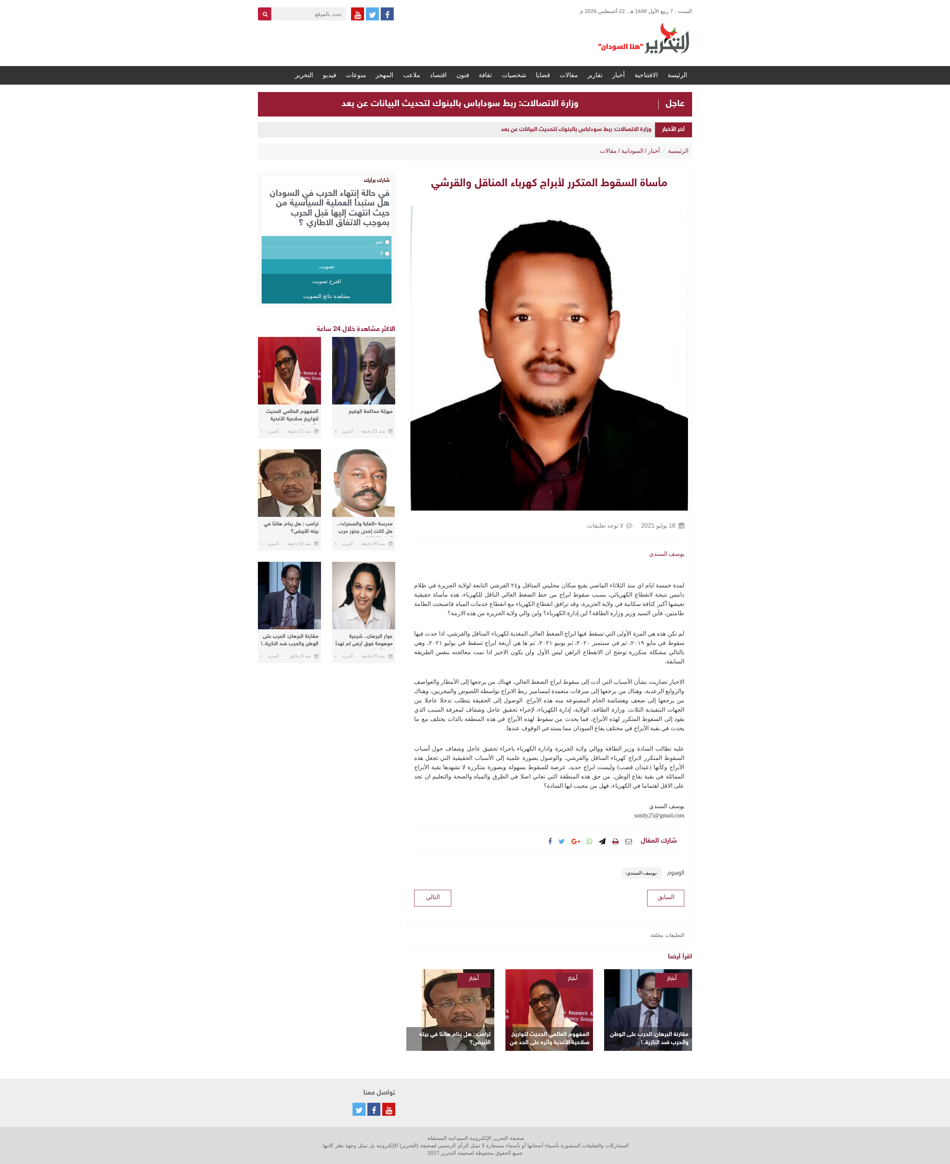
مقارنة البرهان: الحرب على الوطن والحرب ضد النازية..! (649, 1038)
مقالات (569, 75)
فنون (462, 75)
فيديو (329, 75)
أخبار (618, 75)
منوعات (356, 75)
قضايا (543, 75)
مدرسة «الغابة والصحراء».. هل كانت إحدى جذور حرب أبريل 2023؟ (365, 529)
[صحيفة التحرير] (644, 38)
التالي (433, 897)
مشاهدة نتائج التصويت (326, 296)
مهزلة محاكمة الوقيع (371, 412)
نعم (379, 242)
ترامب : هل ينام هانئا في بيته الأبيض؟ (455, 1038)
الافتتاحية (646, 75)
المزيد (347, 431)
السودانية (632, 151)
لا (381, 253)
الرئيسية (678, 151)
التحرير (304, 75)
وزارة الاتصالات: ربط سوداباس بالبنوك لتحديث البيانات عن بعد (460, 103)
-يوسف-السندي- (641, 873)
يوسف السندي (666, 554)
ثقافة (485, 75)
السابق (666, 897)
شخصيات (514, 75)
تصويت (326, 266)
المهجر (384, 75)
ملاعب (411, 75)
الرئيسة (677, 75)
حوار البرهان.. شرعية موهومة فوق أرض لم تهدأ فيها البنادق (364, 641)
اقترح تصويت (326, 281)
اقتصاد (438, 75)
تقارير (595, 75)
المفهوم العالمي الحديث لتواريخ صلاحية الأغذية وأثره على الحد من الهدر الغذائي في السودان (549, 1039)
